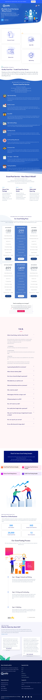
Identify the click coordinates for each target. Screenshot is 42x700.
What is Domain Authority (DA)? (14, 371)
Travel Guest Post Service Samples (11, 467)
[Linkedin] (28, 697)
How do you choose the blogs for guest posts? (17, 376)
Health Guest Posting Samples (31, 473)
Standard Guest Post (4, 682)
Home (23, 667)
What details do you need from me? (15, 380)
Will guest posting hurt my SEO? (14, 399)
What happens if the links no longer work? (16, 394)
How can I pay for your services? (14, 419)
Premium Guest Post (4, 684)
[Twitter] (25, 697)
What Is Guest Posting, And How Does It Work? (17, 335)
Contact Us (23, 673)
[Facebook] (23, 697)
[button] (21, 335)
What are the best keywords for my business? (17, 385)
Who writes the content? (12, 390)
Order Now (33, 1)
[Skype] (31, 697)
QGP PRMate (3, 686)
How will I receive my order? (13, 403)
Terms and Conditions (25, 677)
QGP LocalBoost (4, 688)
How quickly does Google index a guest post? (17, 408)
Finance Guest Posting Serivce (10, 473)
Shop (22, 669)
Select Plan (8, 258)
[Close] (40, 1)
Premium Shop (21, 311)
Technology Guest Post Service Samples (31, 467)
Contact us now (4, 634)
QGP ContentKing (4, 690)
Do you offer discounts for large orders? (16, 424)
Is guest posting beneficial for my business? (16, 367)
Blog (22, 671)
